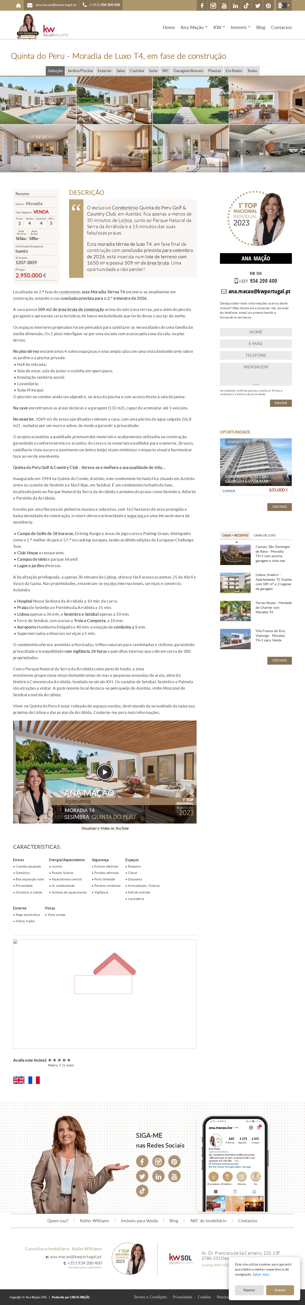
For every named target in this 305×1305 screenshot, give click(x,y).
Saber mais (261, 1274)
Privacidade (182, 1297)
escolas (110, 583)
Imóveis (239, 27)
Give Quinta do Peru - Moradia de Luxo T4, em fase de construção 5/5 (69, 1060)
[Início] (39, 26)
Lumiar (229, 491)
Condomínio (125, 207)
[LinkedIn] (158, 1176)
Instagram (213, 5)
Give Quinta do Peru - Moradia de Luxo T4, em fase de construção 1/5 (50, 1060)
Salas (121, 71)
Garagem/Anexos (188, 71)
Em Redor (234, 71)
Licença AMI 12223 (217, 1265)
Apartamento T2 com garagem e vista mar (247, 479)
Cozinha (137, 71)
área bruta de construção (81, 309)
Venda (41, 212)
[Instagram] (158, 1161)
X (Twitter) (257, 5)
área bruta (158, 262)
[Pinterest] (174, 1161)
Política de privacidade (251, 394)
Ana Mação (192, 27)
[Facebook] (142, 1161)
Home (18, 5)
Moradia (34, 203)
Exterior (105, 71)
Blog (260, 27)
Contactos (281, 27)
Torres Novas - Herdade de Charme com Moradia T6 (274, 607)
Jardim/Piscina (80, 71)
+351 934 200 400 (84, 1263)
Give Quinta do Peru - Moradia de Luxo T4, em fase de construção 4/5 (64, 1060)
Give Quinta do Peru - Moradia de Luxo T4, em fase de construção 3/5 (59, 1060)
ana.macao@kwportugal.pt (76, 1256)
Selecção (55, 71)
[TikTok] (246, 5)
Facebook (202, 5)
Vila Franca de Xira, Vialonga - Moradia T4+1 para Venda (270, 635)
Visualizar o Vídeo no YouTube (105, 828)
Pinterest (268, 5)
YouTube (224, 5)
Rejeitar (249, 1290)
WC (165, 71)
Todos (252, 71)
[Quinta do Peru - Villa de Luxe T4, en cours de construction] (34, 1080)
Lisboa (125, 220)
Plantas (214, 71)
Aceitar (279, 1290)
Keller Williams (94, 1220)
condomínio (69, 292)
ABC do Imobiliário (208, 1220)
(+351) (105, 5)
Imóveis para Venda (139, 1220)
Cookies (204, 1297)
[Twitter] (142, 1176)
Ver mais (279, 507)
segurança (136, 516)
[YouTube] (174, 1176)
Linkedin (235, 5)
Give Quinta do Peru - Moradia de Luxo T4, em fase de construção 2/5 (55, 1060)
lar (165, 316)
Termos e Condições (150, 1297)
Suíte (153, 71)
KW (217, 27)
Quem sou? (57, 1220)
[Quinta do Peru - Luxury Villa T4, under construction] (19, 1080)
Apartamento (238, 442)
